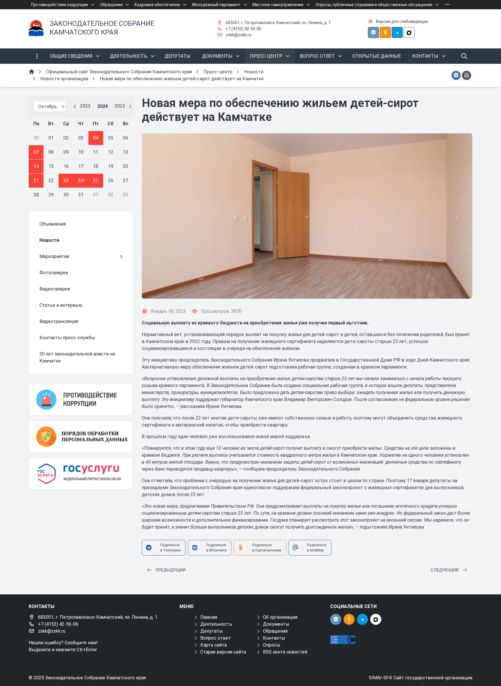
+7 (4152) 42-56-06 (243, 28)
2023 (85, 106)
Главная (208, 617)
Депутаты (211, 631)
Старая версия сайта (223, 652)
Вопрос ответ (215, 638)
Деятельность (216, 624)
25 (95, 180)
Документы (276, 624)
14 (36, 166)
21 (36, 180)
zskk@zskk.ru (238, 34)
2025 (120, 106)
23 (66, 180)
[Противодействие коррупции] (81, 399)
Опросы (271, 645)
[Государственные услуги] (81, 474)
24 (81, 180)
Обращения (275, 631)
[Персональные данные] (81, 437)
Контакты (274, 638)
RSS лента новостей (285, 652)
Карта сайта (213, 645)
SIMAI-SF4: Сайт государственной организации (420, 677)
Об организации (280, 617)
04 (95, 138)
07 (36, 152)
